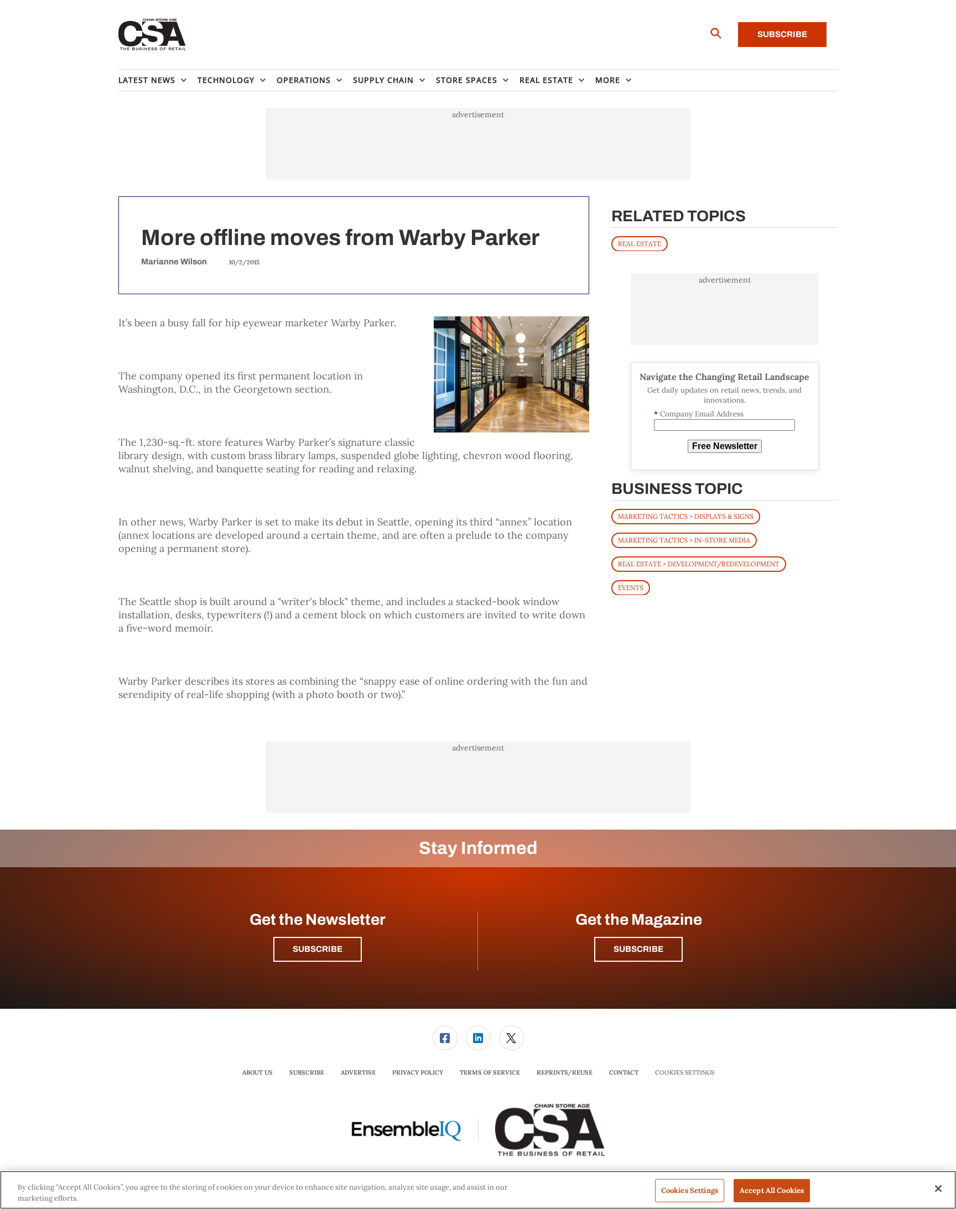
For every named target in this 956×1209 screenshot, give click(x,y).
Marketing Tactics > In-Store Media (684, 539)
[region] (478, 1190)
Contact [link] (623, 1072)
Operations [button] (304, 80)
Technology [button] (226, 80)
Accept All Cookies (772, 1190)
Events (630, 587)
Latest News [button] (146, 80)
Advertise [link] (358, 1072)
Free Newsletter (724, 446)
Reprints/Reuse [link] (565, 1072)
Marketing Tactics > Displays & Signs (686, 516)
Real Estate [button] (546, 80)
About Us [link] (257, 1072)
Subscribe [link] (306, 1072)
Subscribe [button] (317, 949)
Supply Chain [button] (383, 80)
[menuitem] (158, 80)
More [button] (607, 80)
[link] (445, 1037)
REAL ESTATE (639, 243)
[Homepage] (152, 34)
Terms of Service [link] (490, 1072)
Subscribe (782, 34)
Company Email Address (699, 414)
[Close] (938, 1188)
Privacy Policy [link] (417, 1072)
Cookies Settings (684, 1073)
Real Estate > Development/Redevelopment (699, 563)
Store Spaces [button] (466, 80)
